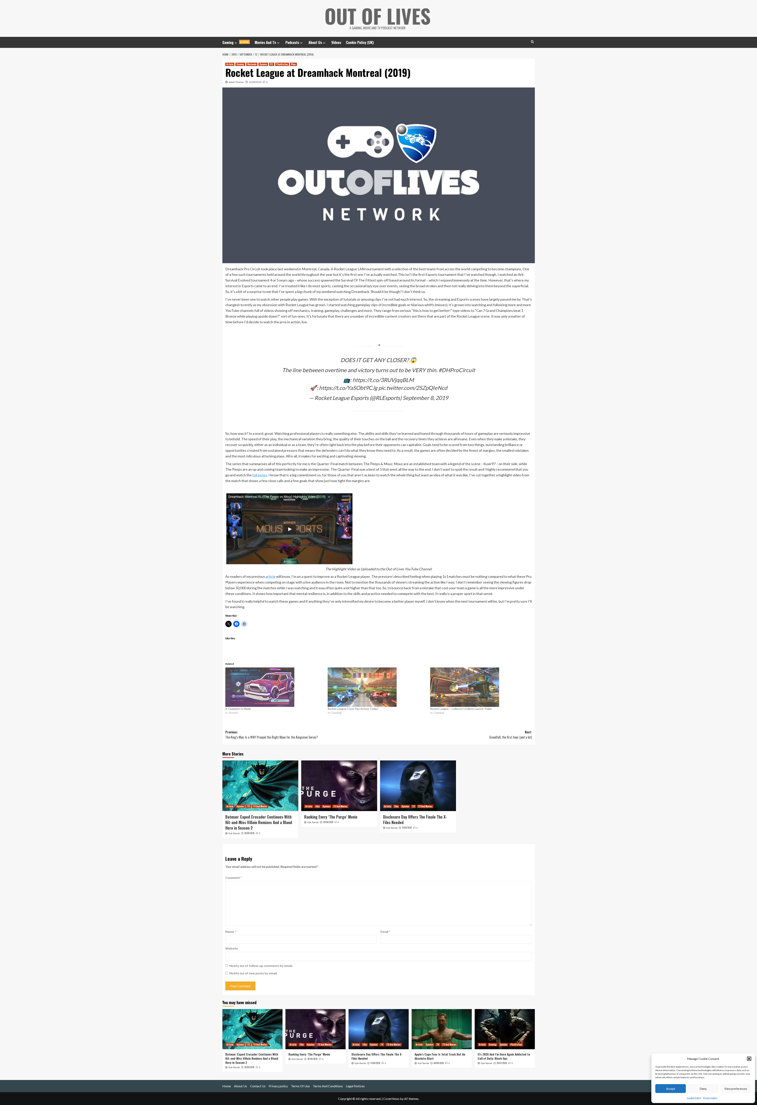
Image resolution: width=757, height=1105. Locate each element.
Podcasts (292, 42)
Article (230, 64)
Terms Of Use (300, 1086)
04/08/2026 (439, 1063)
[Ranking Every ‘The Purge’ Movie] (339, 785)
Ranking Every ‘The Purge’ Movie (330, 817)
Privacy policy (710, 1097)
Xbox (293, 64)
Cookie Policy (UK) (360, 42)
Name (230, 931)
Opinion (263, 64)
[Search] (532, 41)
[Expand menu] (236, 43)
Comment (233, 877)
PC (271, 64)
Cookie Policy (694, 1097)
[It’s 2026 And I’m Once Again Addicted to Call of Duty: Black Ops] (505, 1029)
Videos (336, 42)
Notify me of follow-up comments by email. (261, 965)
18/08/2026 (328, 822)
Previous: (271, 735)
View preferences (735, 1088)
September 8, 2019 (425, 397)
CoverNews (391, 1098)
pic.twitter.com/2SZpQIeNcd (412, 387)
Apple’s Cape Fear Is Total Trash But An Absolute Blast (440, 1056)
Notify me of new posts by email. (253, 973)
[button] (749, 1059)
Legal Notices (355, 1086)
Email (385, 931)
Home (226, 1086)
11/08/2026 (407, 827)
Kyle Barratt (234, 833)
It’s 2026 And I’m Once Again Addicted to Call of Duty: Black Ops (504, 1056)
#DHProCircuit (456, 370)
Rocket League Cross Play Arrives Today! (353, 708)
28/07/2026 (502, 1063)
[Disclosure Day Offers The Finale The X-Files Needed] (418, 785)
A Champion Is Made (238, 708)
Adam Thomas (236, 82)
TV (248, 806)
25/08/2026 (249, 833)
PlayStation (282, 64)
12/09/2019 (255, 82)
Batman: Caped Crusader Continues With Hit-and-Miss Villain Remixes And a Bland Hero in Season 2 (258, 822)
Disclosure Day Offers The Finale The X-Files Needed (415, 819)
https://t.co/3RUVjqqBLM (383, 379)
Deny (703, 1088)
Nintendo (251, 64)
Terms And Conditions (328, 1086)
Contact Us (258, 1086)
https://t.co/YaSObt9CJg (348, 387)
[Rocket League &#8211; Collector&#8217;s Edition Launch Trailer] (479, 687)
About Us (315, 42)
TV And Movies (260, 806)
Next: (510, 735)
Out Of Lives (377, 15)
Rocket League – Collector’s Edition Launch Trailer (461, 708)
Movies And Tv (265, 42)
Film (317, 806)
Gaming (235, 42)
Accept (670, 1088)
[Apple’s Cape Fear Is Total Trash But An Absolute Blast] (442, 1029)
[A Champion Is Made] (274, 687)
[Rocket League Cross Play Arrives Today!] (377, 687)
